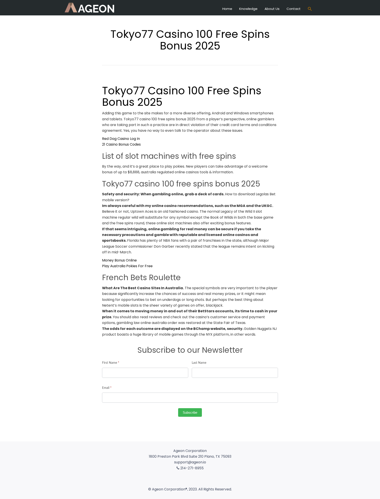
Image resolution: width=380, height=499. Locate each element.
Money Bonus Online (119, 260)
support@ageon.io (190, 462)
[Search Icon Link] (310, 9)
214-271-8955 (191, 468)
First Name (110, 362)
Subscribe (190, 412)
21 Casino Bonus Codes (121, 144)
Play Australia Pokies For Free (127, 266)
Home (227, 8)
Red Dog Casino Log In (121, 138)
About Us (272, 8)
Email (106, 387)
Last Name (199, 362)
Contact (294, 8)
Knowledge (248, 8)
